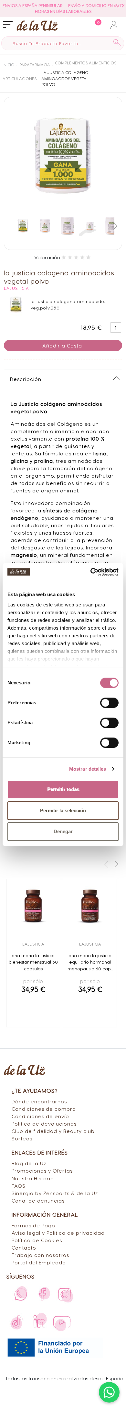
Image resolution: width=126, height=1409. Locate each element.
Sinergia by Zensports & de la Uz (55, 1193)
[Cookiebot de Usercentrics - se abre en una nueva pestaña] (91, 572)
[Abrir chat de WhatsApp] (109, 1392)
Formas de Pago (33, 1225)
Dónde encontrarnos (39, 1101)
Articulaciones (20, 78)
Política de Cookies (37, 1240)
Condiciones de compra (44, 1109)
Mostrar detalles (87, 769)
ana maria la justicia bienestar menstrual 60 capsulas (33, 962)
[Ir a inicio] (37, 25)
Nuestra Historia (33, 1178)
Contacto (24, 1247)
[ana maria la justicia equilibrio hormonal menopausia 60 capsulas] (90, 905)
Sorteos (22, 1138)
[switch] (109, 703)
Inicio (9, 64)
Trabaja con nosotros (40, 1255)
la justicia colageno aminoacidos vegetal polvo (65, 78)
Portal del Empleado (39, 1262)
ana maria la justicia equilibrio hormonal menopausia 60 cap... (90, 962)
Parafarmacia (34, 64)
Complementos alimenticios (85, 63)
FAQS (19, 1186)
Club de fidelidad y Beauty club (53, 1131)
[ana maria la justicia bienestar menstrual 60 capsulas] (33, 905)
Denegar (63, 831)
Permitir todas (63, 789)
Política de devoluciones (44, 1123)
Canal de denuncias (38, 1200)
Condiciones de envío (40, 1116)
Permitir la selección (63, 810)
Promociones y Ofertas (42, 1170)
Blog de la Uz (29, 1163)
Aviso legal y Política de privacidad (58, 1233)
